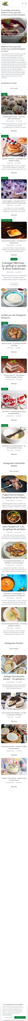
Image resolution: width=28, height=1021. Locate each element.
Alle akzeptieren (20, 1017)
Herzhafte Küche (8, 30)
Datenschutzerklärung (7, 1014)
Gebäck (4, 94)
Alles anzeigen (14, 88)
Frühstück (4, 136)
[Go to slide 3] (24, 41)
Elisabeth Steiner (10, 245)
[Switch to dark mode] (22, 3)
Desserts (4, 178)
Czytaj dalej (14, 284)
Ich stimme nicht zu (8, 1017)
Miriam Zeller (6, 38)
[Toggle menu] (25, 3)
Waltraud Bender (10, 121)
